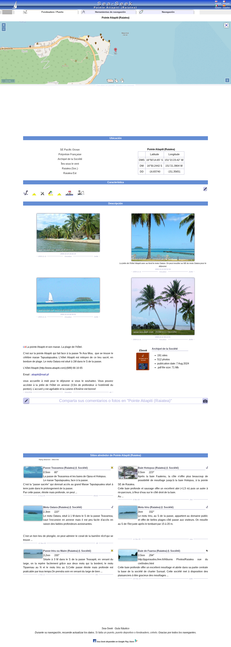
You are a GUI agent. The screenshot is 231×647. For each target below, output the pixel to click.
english (218, 4)
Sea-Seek (115, 4)
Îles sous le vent (70, 163)
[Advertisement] (115, 110)
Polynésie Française (69, 154)
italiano (218, 8)
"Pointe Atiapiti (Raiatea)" (115, 400)
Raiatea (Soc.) (70, 168)
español (226, 8)
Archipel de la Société (70, 159)
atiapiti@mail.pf (40, 374)
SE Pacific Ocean (70, 149)
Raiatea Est (69, 173)
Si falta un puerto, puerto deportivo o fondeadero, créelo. (126, 632)
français (226, 4)
